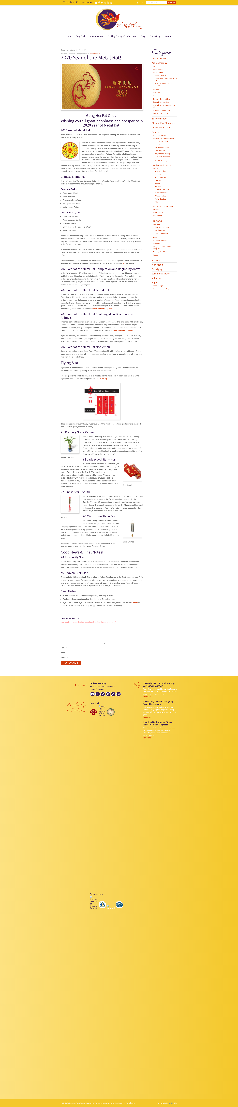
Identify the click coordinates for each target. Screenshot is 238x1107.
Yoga (154, 282)
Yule (156, 202)
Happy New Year (161, 177)
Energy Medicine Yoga (161, 289)
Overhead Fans (160, 230)
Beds (155, 237)
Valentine (157, 278)
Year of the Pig (101, 378)
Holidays (156, 168)
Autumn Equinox (160, 171)
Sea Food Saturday (162, 147)
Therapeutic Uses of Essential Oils (166, 79)
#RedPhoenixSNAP (160, 135)
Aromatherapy (96, 36)
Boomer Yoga (158, 286)
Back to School (159, 118)
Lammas (158, 180)
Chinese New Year (94, 54)
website (135, 602)
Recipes (156, 209)
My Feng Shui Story (160, 252)
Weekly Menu (158, 215)
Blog (143, 36)
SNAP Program (158, 212)
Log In (140, 2)
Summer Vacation (161, 193)
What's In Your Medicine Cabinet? (163, 84)
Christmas (158, 174)
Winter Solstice (160, 199)
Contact (169, 36)
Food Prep (159, 144)
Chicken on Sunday (162, 141)
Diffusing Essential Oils (161, 99)
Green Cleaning (160, 75)
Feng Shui (80, 36)
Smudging (157, 269)
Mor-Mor (156, 260)
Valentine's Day (160, 196)
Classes (156, 90)
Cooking (156, 131)
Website (64, 657)
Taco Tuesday (160, 150)
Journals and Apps (163, 156)
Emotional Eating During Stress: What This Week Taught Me (157, 723)
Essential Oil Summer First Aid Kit (164, 106)
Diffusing (156, 96)
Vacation (156, 255)
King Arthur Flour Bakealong (163, 206)
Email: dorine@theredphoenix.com (102, 686)
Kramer (172, 1103)
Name (64, 648)
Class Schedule (158, 72)
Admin (133, 1103)
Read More (147, 696)
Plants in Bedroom (161, 233)
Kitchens (156, 244)
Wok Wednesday (161, 161)
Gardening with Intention (162, 165)
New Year (158, 186)
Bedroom (156, 224)
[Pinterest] (136, 68)
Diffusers (156, 93)
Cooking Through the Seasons (121, 36)
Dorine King (155, 36)
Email (63, 652)
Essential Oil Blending (161, 102)
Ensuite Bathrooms (162, 227)
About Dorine (159, 58)
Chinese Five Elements (163, 123)
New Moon (157, 264)
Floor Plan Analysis (160, 240)
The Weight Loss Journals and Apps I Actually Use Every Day (159, 684)
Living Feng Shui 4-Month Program (162, 248)
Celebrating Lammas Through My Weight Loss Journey (158, 702)
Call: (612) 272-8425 (97, 689)
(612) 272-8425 (87, 2)
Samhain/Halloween (162, 190)
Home (68, 36)
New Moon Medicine (160, 113)
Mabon (157, 183)
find (124, 263)
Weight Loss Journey (162, 154)
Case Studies (158, 69)
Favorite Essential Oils (161, 110)
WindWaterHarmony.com (102, 308)
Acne (155, 66)
